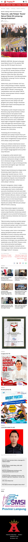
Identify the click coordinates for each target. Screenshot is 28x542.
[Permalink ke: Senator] (2, 21)
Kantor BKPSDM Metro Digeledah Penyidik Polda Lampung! (21, 279)
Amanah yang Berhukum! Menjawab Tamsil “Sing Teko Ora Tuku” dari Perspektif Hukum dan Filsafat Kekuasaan (6, 293)
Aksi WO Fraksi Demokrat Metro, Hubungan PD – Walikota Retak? (13, 461)
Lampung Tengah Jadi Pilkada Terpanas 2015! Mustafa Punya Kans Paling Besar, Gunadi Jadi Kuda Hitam (13, 476)
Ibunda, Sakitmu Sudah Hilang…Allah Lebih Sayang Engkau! (12, 466)
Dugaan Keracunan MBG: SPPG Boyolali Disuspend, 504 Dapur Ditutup (7, 307)
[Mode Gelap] (24, 2)
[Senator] (9, 1)
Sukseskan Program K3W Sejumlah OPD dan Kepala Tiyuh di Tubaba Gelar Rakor (21, 257)
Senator (5, 20)
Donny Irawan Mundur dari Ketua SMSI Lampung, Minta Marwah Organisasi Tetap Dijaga (7, 279)
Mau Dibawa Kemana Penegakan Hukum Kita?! (13, 484)
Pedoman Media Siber (11, 534)
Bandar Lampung (5, 11)
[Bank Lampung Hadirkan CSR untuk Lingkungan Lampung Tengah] (21, 300)
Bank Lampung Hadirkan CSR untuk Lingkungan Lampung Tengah (21, 307)
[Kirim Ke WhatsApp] (26, 263)
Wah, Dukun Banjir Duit (7, 480)
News (20, 11)
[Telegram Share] (23, 263)
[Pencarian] (26, 2)
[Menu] (2, 1)
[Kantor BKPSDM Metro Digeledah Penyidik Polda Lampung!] (21, 272)
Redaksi (20, 534)
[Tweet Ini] (17, 263)
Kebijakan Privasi (14, 536)
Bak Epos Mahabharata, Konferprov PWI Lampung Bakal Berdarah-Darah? (12, 471)
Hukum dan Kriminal (14, 11)
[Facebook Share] (14, 263)
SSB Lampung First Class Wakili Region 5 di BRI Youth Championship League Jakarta (21, 293)
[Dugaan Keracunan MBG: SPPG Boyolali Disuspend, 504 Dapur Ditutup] (7, 300)
